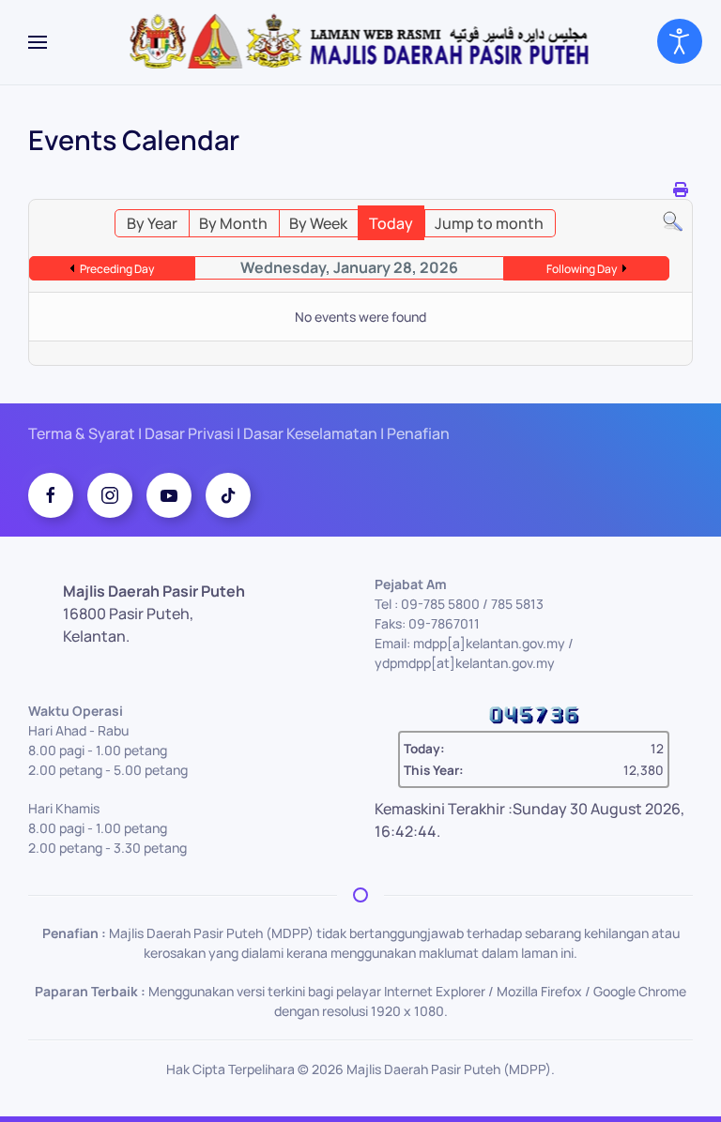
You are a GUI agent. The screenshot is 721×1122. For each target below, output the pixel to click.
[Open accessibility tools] (679, 41)
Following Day (581, 269)
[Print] (680, 189)
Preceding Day (117, 269)
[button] (37, 42)
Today (391, 223)
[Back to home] (361, 42)
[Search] (673, 220)
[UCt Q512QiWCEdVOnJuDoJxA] (169, 495)
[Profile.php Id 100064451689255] (50, 495)
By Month (233, 223)
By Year (152, 223)
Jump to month (489, 223)
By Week (318, 223)
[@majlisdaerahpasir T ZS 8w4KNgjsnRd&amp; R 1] (228, 495)
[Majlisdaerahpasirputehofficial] (109, 495)
